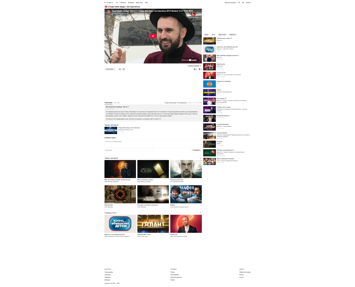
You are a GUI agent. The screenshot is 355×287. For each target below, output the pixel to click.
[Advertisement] (153, 86)
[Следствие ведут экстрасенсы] (153, 130)
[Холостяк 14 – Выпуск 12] (227, 75)
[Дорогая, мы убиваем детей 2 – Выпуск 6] (227, 49)
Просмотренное (230, 2)
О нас (241, 277)
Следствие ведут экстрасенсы (176, 103)
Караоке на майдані (224, 81)
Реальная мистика (176, 180)
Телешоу (107, 275)
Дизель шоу (221, 64)
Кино (206, 34)
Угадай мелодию (223, 124)
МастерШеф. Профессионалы (227, 55)
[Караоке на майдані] (227, 84)
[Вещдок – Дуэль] (227, 144)
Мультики (139, 2)
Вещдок (219, 141)
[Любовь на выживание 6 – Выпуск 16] (227, 152)
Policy (241, 275)
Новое (173, 280)
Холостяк (220, 73)
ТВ (117, 2)
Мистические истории (145, 180)
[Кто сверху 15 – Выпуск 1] (227, 101)
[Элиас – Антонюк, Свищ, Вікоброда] (227, 92)
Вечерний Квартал (223, 116)
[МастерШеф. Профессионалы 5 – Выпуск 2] (227, 58)
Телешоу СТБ (110, 213)
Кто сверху (221, 98)
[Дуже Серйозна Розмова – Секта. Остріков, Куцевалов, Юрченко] (227, 161)
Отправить (196, 150)
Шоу (146, 2)
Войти (248, 2)
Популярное (175, 275)
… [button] (150, 2)
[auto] (239, 2)
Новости (232, 34)
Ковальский (108, 205)
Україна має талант (224, 38)
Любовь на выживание (224, 150)
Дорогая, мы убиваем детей (227, 47)
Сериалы (123, 2)
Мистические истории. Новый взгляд (117, 180)
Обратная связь (245, 272)
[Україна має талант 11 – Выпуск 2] (227, 41)
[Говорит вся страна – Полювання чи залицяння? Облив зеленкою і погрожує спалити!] (227, 109)
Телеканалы (108, 272)
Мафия (172, 205)
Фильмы (131, 2)
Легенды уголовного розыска (147, 205)
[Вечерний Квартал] (227, 118)
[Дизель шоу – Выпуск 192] (227, 66)
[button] (201, 158)
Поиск (173, 272)
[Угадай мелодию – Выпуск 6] (227, 127)
